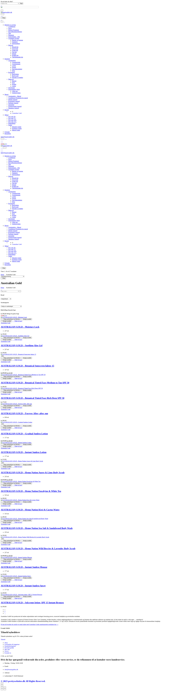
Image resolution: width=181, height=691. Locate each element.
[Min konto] (6, 138)
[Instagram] (2, 679)
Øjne (13, 71)
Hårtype (10, 45)
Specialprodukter (17, 69)
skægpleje (11, 105)
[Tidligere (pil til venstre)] (2, 689)
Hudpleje (7, 59)
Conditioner (11, 26)
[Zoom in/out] (5, 687)
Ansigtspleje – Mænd (14, 96)
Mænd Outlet (16, 130)
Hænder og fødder (17, 77)
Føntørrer (15, 42)
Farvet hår (15, 48)
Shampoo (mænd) (13, 108)
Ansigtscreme (16, 62)
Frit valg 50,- (12, 116)
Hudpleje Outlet (17, 128)
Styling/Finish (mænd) (15, 106)
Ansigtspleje (12, 60)
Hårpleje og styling (10, 25)
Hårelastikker (16, 43)
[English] (3, 144)
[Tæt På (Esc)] (2, 687)
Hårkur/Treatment (13, 30)
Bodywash (15, 76)
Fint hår (14, 52)
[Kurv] (2, 16)
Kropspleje (11, 72)
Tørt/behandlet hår (17, 57)
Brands (7, 110)
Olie (9, 33)
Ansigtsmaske (16, 64)
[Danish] (1, 144)
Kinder (14, 84)
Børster (14, 81)
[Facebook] (1, 679)
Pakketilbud (11, 123)
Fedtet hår (15, 50)
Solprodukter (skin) (14, 89)
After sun (15, 91)
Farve (10, 28)
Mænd (6, 94)
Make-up (11, 79)
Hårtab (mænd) (12, 99)
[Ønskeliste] (2, 140)
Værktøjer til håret (13, 38)
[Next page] (5, 613)
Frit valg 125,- (12, 122)
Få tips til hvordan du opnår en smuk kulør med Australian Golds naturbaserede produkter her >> (29, 624)
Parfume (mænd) (13, 103)
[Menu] (2, 11)
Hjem (2, 274)
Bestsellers (8, 133)
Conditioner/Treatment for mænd (18, 98)
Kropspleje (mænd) (14, 101)
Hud (13, 82)
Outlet (10, 125)
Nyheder (7, 132)
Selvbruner (11, 88)
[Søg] (2, 14)
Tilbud (6, 115)
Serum (14, 67)
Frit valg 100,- (12, 120)
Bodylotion (15, 74)
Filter (3, 18)
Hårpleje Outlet (16, 127)
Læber (14, 65)
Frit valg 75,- (12, 118)
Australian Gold (5, 323)
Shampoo (11, 35)
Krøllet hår (15, 55)
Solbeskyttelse (16, 93)
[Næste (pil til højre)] (5, 689)
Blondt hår (15, 47)
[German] (5, 144)
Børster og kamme (17, 40)
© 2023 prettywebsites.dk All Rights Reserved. (23, 681)
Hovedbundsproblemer (15, 31)
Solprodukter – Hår (14, 37)
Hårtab (14, 54)
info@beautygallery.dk (7, 137)
